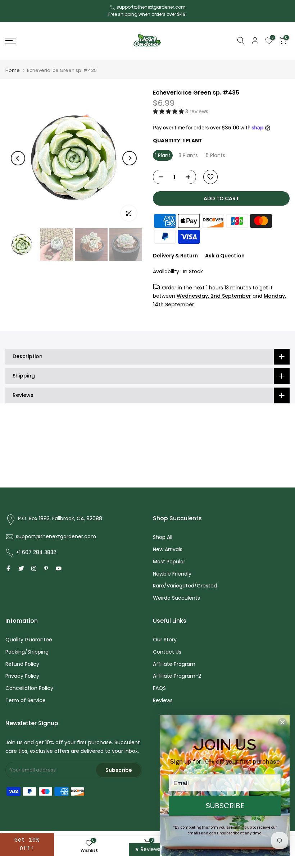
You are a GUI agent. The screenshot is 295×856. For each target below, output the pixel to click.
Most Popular (169, 561)
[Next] (129, 158)
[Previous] (18, 158)
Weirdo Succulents (176, 597)
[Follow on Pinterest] (46, 568)
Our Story (165, 639)
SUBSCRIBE (225, 806)
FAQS (159, 688)
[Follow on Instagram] (33, 568)
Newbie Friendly (172, 573)
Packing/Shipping (27, 651)
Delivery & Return (175, 255)
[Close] (282, 722)
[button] (169, 111)
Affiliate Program (174, 664)
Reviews (163, 700)
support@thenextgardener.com (151, 7)
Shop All (162, 537)
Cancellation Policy (29, 688)
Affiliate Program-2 (177, 675)
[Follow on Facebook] (8, 568)
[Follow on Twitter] (21, 568)
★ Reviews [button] (147, 849)
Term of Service (25, 700)
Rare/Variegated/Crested (185, 585)
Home (12, 70)
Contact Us (167, 651)
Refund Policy (22, 664)
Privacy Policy (22, 675)
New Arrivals (167, 549)
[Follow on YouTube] (59, 568)
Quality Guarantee (28, 639)
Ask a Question (225, 255)
